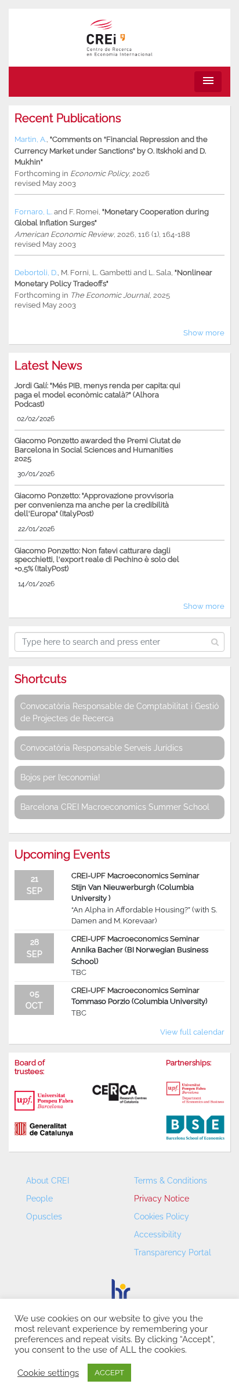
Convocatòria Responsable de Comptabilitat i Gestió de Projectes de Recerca (119, 712)
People (39, 1198)
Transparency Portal (172, 1252)
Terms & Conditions (170, 1180)
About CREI (47, 1180)
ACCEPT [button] (109, 1372)
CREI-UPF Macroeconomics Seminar (135, 875)
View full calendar (192, 1032)
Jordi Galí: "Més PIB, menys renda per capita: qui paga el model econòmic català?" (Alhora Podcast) (97, 394)
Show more (203, 332)
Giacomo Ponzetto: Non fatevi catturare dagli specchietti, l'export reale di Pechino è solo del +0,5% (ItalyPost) (97, 559)
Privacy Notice (161, 1198)
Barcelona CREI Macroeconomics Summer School (114, 807)
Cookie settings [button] (48, 1373)
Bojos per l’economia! (60, 777)
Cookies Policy (161, 1216)
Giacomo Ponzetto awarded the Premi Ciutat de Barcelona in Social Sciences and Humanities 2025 (98, 449)
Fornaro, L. (33, 211)
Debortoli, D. (36, 272)
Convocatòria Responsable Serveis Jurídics (101, 748)
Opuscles (44, 1216)
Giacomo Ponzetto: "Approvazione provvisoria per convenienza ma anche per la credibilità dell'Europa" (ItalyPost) (94, 504)
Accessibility (158, 1234)
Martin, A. (30, 139)
